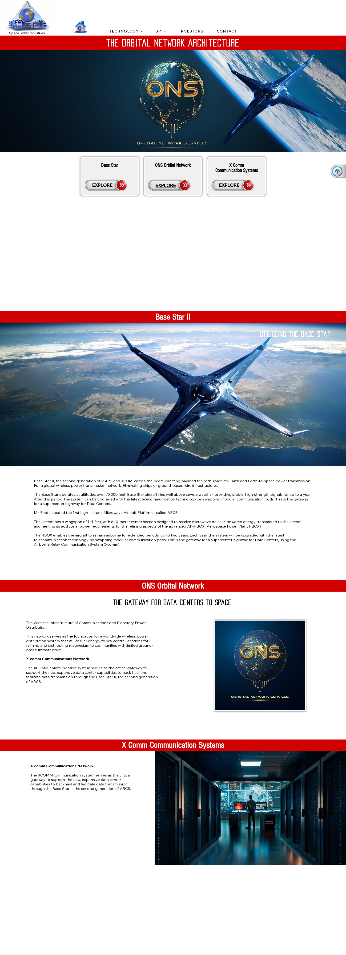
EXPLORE (102, 185)
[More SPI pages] (165, 31)
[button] (44, 30)
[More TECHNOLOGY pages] (141, 31)
